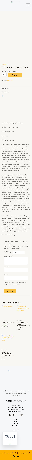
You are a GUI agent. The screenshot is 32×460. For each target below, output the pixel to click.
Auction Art (5, 64)
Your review (8, 256)
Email (6, 275)
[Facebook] (14, 456)
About (16, 421)
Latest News (16, 426)
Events (16, 423)
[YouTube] (18, 456)
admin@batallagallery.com (16, 407)
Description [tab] (5, 88)
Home (16, 419)
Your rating (8, 252)
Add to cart (15, 74)
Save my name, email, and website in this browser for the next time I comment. (15, 285)
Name (6, 267)
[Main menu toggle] (28, 5)
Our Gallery (16, 430)
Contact (16, 428)
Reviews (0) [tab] (5, 92)
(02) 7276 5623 (16, 405)
